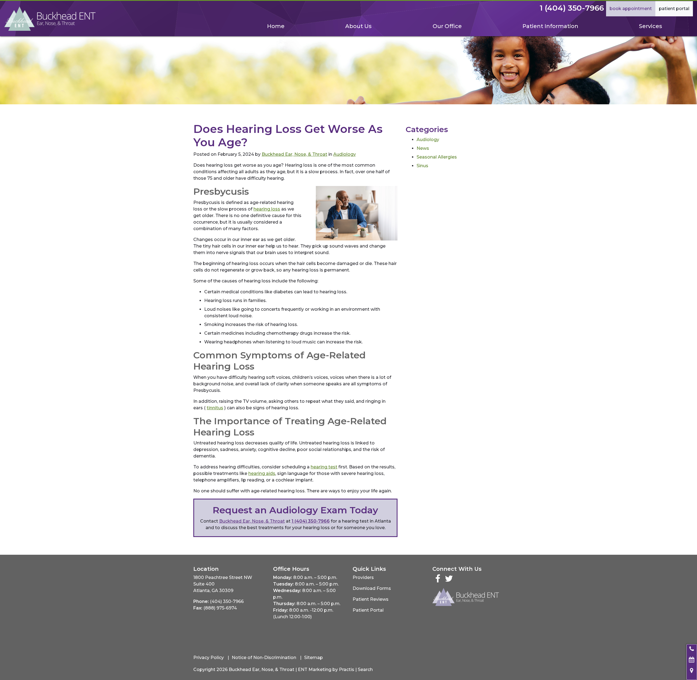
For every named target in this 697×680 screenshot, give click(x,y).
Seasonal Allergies (437, 157)
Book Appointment (631, 8)
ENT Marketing (314, 669)
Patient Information (550, 26)
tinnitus (215, 407)
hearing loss (266, 209)
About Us (358, 26)
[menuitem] (276, 26)
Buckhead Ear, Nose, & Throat (294, 154)
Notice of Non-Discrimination (264, 657)
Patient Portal (674, 8)
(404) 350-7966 (227, 601)
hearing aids (261, 473)
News (423, 148)
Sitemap (313, 657)
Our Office (447, 26)
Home (276, 26)
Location (206, 569)
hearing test (324, 466)
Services (650, 26)
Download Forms (372, 588)
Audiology (344, 154)
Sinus (422, 165)
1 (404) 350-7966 (572, 8)
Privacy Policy (208, 657)
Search (365, 669)
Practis (346, 669)
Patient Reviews (371, 599)
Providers (363, 577)
